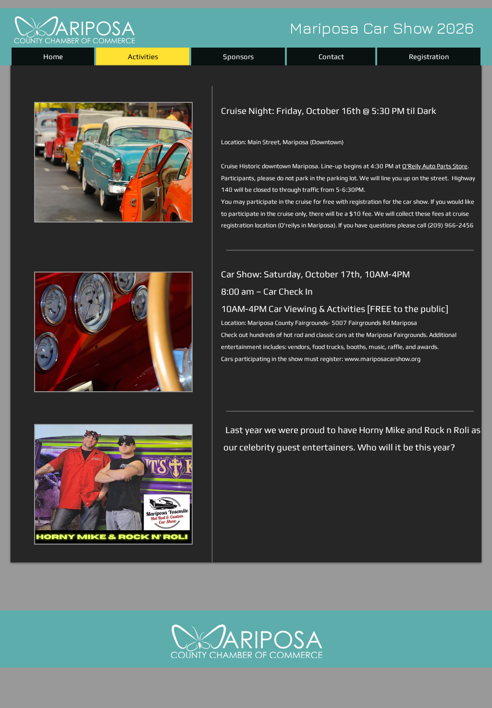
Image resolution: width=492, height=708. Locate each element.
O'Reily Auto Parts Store (434, 166)
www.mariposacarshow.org (382, 358)
